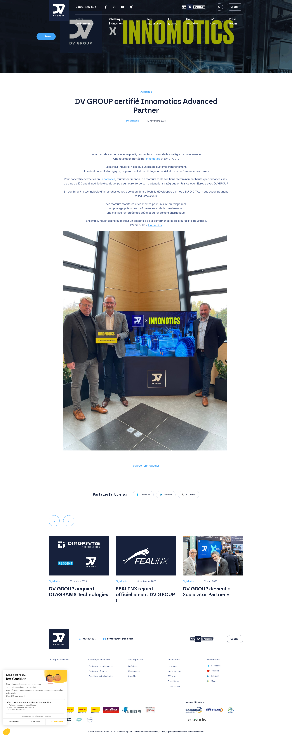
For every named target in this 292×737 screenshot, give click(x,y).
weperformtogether (146, 465)
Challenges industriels (116, 21)
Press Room (173, 681)
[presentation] (54, 520)
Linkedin (168, 495)
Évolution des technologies (101, 676)
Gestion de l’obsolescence (101, 666)
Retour (48, 36)
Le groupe (172, 666)
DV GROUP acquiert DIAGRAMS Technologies (78, 591)
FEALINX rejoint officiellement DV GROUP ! (145, 594)
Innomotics (153, 158)
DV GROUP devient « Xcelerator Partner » (207, 591)
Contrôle (132, 676)
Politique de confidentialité (146, 731)
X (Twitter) (190, 495)
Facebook (145, 495)
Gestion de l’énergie (98, 671)
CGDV (162, 731)
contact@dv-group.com (120, 639)
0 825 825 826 (86, 7)
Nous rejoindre (174, 671)
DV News (213, 21)
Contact (235, 7)
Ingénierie (132, 666)
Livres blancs (174, 686)
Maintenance (134, 671)
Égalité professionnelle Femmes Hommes (186, 731)
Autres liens (174, 660)
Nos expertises (154, 21)
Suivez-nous (213, 660)
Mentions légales (124, 731)
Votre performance (59, 660)
